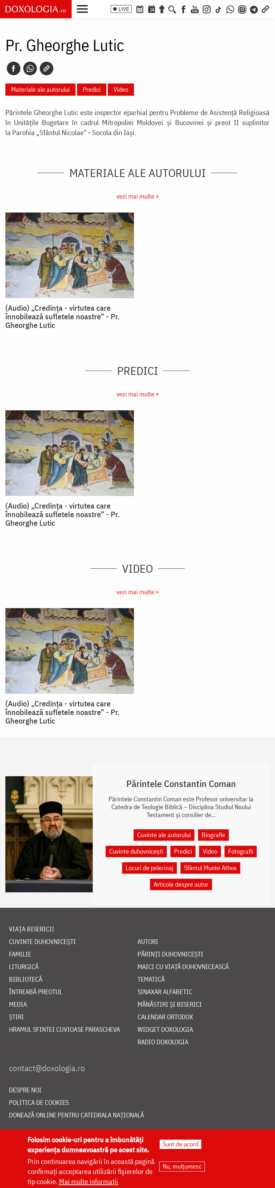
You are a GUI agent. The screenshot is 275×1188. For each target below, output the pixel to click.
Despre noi (25, 1090)
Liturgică (24, 967)
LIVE (124, 9)
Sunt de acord (180, 1144)
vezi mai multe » (137, 196)
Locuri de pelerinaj (149, 868)
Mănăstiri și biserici (170, 1004)
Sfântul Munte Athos (210, 868)
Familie (20, 954)
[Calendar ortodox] (140, 9)
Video (121, 89)
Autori (148, 942)
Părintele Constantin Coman (181, 783)
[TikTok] (218, 9)
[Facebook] (183, 9)
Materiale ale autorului (40, 89)
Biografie (213, 835)
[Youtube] (195, 9)
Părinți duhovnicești (170, 954)
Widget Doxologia (165, 1030)
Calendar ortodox (165, 1017)
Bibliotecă (25, 979)
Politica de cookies (39, 1103)
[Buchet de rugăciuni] (161, 9)
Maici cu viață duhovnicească (183, 967)
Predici (92, 89)
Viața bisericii (31, 929)
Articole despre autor (181, 884)
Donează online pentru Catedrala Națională (76, 1115)
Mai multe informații (88, 1181)
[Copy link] (46, 68)
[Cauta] (172, 8)
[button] (84, 8)
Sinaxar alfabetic (165, 992)
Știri (16, 1017)
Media (18, 1004)
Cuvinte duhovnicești (136, 851)
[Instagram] (207, 9)
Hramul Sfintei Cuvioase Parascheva (64, 1030)
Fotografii (240, 851)
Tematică (151, 979)
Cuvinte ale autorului (164, 835)
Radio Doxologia (163, 1042)
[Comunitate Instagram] (242, 9)
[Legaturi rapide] (265, 8)
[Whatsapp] (30, 68)
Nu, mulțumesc (182, 1166)
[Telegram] (254, 9)
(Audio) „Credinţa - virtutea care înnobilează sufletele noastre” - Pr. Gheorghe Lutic (62, 316)
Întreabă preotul (35, 992)
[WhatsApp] (230, 9)
